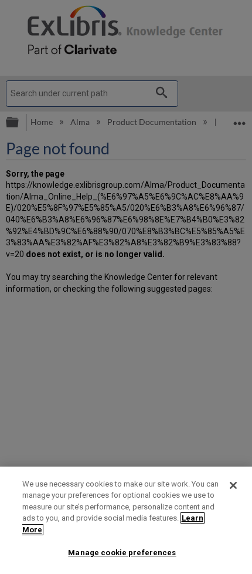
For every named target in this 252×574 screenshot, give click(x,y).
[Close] (233, 485)
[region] (126, 520)
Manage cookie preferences (122, 552)
